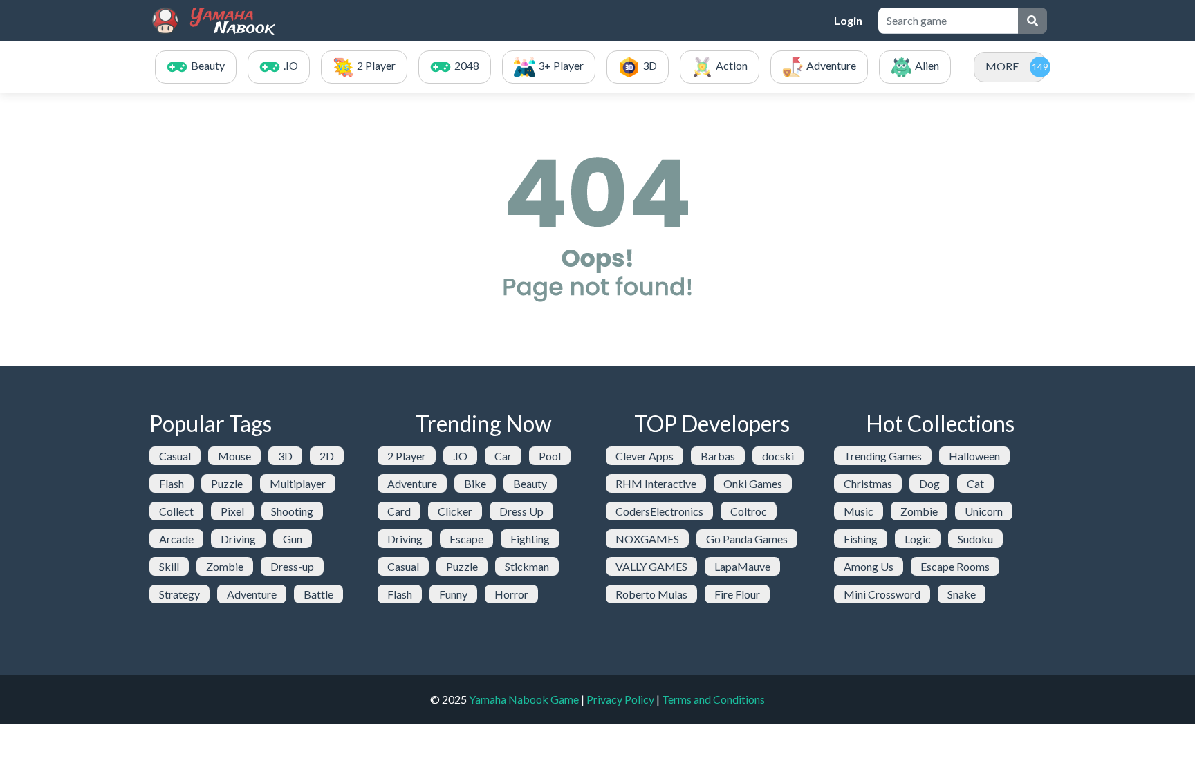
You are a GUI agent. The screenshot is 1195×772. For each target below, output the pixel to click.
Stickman (527, 566)
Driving (238, 538)
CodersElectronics (659, 511)
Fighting (530, 538)
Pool (550, 455)
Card (399, 511)
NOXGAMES (647, 538)
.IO (460, 455)
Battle (318, 594)
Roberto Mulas (651, 594)
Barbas (718, 455)
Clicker (455, 511)
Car (503, 455)
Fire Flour (737, 594)
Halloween (974, 455)
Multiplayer (298, 483)
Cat (975, 483)
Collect (176, 511)
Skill (169, 566)
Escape (466, 538)
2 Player (406, 455)
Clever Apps (644, 455)
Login (848, 20)
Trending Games (883, 455)
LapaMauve (742, 566)
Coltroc (748, 511)
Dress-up (292, 566)
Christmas (868, 483)
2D (326, 455)
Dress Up (521, 511)
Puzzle (227, 483)
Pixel (232, 511)
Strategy (179, 594)
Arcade (176, 538)
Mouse (234, 455)
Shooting (292, 511)
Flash (171, 483)
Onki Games (752, 483)
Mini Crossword (882, 594)
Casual (175, 455)
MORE (1002, 66)
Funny (453, 594)
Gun (292, 538)
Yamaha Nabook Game (524, 699)
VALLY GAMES (651, 566)
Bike (475, 483)
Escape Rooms (955, 566)
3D (285, 455)
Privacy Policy (620, 699)
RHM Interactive (655, 483)
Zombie (224, 566)
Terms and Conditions (713, 699)
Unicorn (984, 511)
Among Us (868, 566)
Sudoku (975, 538)
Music (858, 511)
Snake (961, 594)
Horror (511, 594)
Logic (918, 538)
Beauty (530, 483)
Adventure (252, 594)
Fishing (861, 538)
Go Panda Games (747, 538)
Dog (929, 483)
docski (778, 455)
